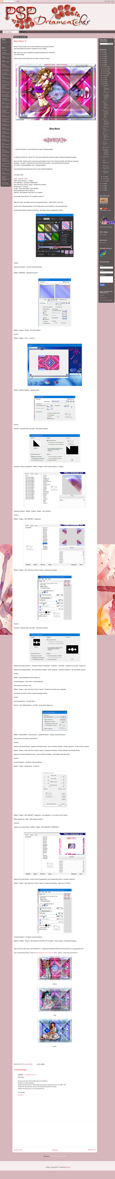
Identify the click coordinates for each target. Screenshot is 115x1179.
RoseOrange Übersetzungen (5, 183)
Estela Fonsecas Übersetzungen (5, 65)
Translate (32, 32)
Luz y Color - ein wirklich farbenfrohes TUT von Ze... (106, 97)
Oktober (105, 71)
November (105, 68)
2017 (103, 188)
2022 (103, 60)
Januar (104, 181)
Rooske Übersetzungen (5, 116)
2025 (103, 54)
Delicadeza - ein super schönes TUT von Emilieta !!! (106, 152)
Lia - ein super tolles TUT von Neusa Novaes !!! (106, 122)
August (105, 75)
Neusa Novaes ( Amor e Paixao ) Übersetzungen (5, 86)
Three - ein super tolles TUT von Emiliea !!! (106, 137)
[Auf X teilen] (41, 1064)
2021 (103, 62)
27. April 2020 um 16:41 (29, 1074)
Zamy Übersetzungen (5, 173)
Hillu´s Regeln (103, 234)
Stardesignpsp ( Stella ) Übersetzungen (5, 120)
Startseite (55, 1150)
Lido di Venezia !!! (106, 129)
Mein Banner (103, 242)
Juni (104, 79)
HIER (25, 178)
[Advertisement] (55, 1134)
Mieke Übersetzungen (5, 136)
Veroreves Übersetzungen (5, 124)
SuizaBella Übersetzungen (5, 99)
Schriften (102, 295)
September (106, 73)
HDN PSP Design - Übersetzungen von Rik (5, 178)
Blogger (68, 1167)
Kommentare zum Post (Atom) (58, 1156)
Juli (104, 77)
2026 (103, 52)
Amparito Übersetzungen (5, 132)
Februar (105, 178)
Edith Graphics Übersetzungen (5, 107)
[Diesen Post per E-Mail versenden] (37, 1064)
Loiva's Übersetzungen (5, 81)
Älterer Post (92, 1150)
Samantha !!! (106, 126)
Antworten (20, 1095)
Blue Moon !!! (106, 147)
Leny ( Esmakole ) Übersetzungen (5, 151)
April (104, 83)
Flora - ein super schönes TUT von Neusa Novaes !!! (106, 105)
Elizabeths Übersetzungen (5, 74)
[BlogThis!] (39, 1064)
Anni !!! (104, 160)
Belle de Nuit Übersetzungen (5, 95)
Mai (104, 81)
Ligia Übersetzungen (5, 103)
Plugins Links (103, 297)
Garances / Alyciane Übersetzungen (5, 111)
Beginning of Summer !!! (106, 173)
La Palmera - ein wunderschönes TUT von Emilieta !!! (106, 89)
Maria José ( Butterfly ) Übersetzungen (5, 160)
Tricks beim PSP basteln (106, 300)
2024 (103, 56)
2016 (103, 190)
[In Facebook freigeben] (42, 1064)
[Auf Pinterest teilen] (44, 1064)
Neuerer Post (18, 1150)
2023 (103, 58)
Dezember (105, 66)
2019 (103, 183)
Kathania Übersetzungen (5, 140)
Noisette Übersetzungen (5, 155)
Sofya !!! (105, 141)
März (104, 176)
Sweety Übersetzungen (5, 128)
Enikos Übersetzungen (5, 77)
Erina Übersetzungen (5, 61)
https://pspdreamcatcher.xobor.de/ (44, 952)
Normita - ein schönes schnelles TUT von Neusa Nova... (106, 114)
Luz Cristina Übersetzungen (5, 70)
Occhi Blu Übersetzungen (5, 169)
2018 (103, 185)
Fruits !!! (105, 132)
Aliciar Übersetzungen (5, 91)
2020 (103, 64)
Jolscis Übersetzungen (5, 57)
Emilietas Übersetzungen (5, 53)
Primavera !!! (106, 165)
